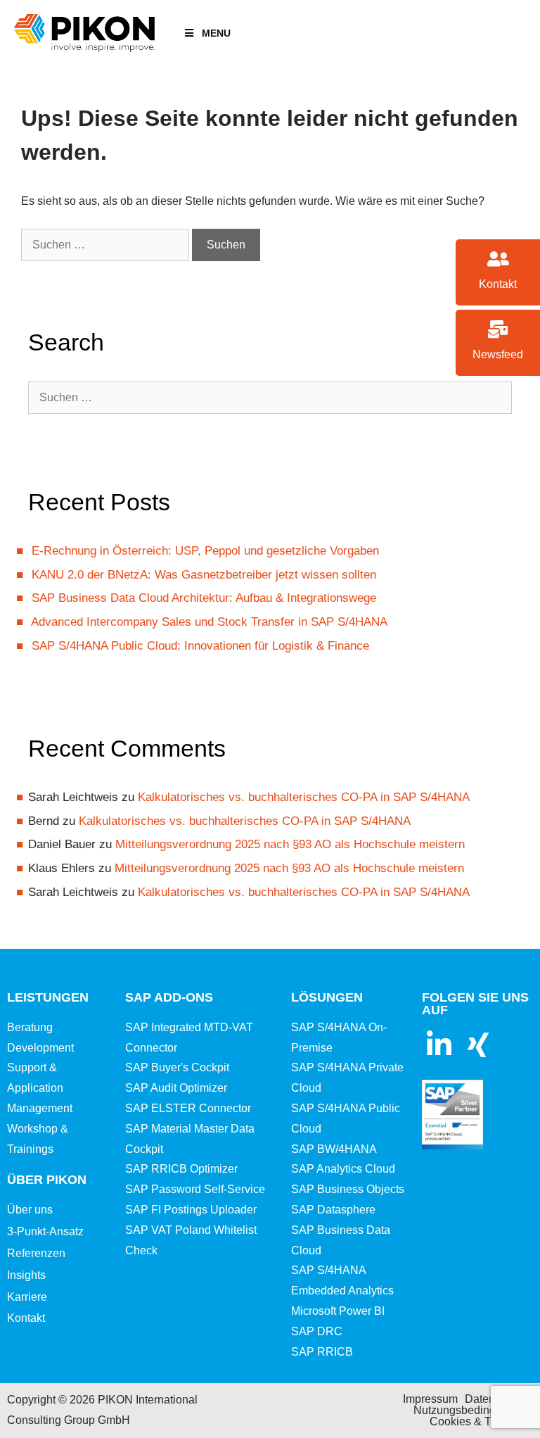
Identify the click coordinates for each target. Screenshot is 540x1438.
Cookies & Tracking (478, 1421)
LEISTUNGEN (48, 997)
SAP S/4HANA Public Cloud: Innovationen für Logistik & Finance (200, 645)
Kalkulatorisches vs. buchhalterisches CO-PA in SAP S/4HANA (304, 797)
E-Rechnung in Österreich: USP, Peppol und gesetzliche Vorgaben (205, 550)
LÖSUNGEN (327, 997)
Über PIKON (46, 1180)
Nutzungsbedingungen (470, 1410)
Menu (216, 33)
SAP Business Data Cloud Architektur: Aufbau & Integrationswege (204, 598)
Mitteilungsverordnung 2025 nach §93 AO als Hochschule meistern (290, 844)
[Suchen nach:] (106, 245)
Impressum (430, 1399)
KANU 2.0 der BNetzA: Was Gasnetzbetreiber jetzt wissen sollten (204, 574)
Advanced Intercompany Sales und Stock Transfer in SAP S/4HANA (209, 622)
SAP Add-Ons (169, 997)
